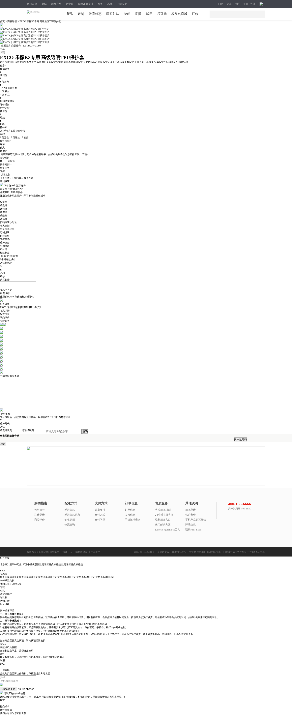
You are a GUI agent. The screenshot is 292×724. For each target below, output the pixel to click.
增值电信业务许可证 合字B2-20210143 (245, 552)
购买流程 (39, 509)
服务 (100, 3)
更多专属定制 (7, 229)
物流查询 (70, 524)
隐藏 (2, 587)
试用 (149, 13)
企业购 (69, 3)
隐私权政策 (81, 552)
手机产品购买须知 (195, 519)
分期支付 (100, 509)
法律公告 (67, 552)
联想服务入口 (163, 519)
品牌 (109, 3)
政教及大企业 (85, 3)
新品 (70, 13)
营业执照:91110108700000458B (205, 552)
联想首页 (32, 3)
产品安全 (95, 552)
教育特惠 (95, 13)
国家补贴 (112, 13)
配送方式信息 (72, 514)
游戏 (127, 13)
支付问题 (100, 519)
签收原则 (70, 519)
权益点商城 (179, 13)
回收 (195, 13)
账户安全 (190, 514)
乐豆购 (162, 13)
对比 (2, 590)
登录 (252, 4)
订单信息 (130, 509)
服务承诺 (190, 509)
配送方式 (70, 509)
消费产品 (56, 3)
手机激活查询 (132, 519)
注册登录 (39, 514)
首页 (2, 21)
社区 (237, 4)
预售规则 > (6, 140)
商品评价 (39, 519)
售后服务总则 (163, 509)
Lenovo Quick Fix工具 (167, 529)
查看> (85, 154)
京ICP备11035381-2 (144, 552)
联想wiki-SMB (193, 529)
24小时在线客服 (164, 514)
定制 (81, 13)
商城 (44, 3)
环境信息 (190, 524)
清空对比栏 (6, 594)
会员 (229, 4)
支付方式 (100, 514)
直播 (138, 13)
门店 (220, 4)
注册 (245, 4)
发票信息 (130, 514)
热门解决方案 (163, 524)
